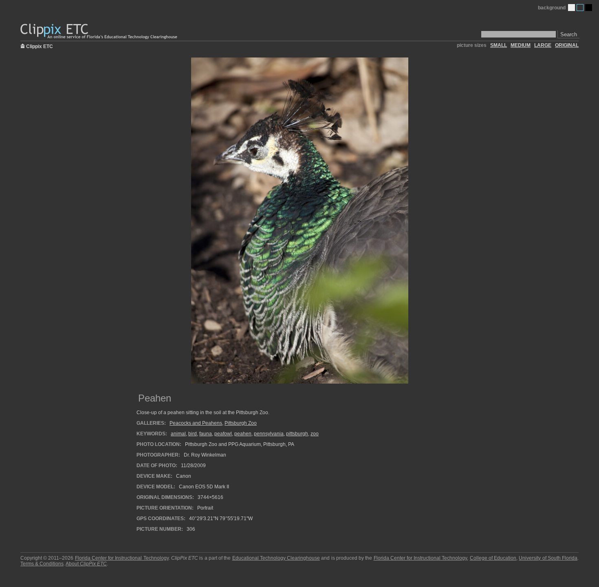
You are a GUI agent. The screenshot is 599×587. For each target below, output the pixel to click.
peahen (242, 434)
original (567, 45)
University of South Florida (548, 558)
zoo (315, 434)
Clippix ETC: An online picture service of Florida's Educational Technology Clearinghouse (99, 32)
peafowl (223, 434)
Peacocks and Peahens (196, 423)
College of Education (493, 558)
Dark (588, 7)
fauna (205, 434)
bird (192, 434)
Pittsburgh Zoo (241, 423)
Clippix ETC (39, 46)
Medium (580, 7)
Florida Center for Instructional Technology (122, 558)
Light (571, 7)
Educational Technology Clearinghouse (276, 558)
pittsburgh (297, 434)
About (86, 564)
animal (178, 434)
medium (521, 45)
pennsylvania (269, 434)
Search (568, 34)
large (542, 45)
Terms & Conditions (42, 564)
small (498, 45)
